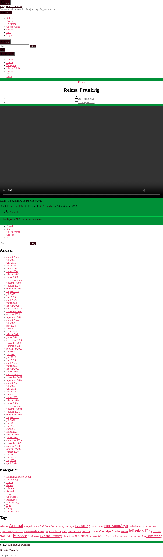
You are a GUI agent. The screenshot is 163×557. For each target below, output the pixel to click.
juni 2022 (11, 388)
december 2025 (14, 280)
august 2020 (12, 451)
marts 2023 (12, 365)
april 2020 (11, 463)
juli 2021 (10, 420)
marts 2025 (12, 302)
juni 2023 (11, 357)
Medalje (104, 531)
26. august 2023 (86, 102)
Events (9, 21)
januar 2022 (12, 403)
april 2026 (11, 268)
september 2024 (14, 317)
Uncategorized (13, 511)
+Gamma (4, 526)
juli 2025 (10, 294)
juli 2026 (10, 260)
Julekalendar (29, 532)
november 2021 (14, 408)
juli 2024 (10, 323)
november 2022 (14, 377)
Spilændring (12, 502)
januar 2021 (12, 437)
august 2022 (12, 383)
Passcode (20, 535)
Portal (30, 536)
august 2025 (12, 291)
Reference (11, 499)
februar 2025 (12, 305)
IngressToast (5, 532)
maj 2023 (11, 360)
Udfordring (154, 536)
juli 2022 (10, 386)
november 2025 (14, 282)
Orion (9, 536)
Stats (120, 536)
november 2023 (14, 343)
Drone (93, 526)
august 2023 (12, 351)
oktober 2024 (13, 314)
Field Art (100, 526)
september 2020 (14, 449)
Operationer (12, 496)
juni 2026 (11, 262)
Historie (10, 488)
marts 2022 (12, 397)
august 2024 (12, 320)
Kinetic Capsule (58, 531)
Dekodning (12, 479)
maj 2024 (11, 325)
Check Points (13, 26)
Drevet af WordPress (10, 550)
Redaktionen (88, 98)
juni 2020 (11, 457)
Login (9, 35)
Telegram (11, 23)
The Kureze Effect (134, 536)
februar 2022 (12, 400)
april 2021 (11, 428)
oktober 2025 (13, 285)
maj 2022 (11, 391)
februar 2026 (12, 274)
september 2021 (14, 414)
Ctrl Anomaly (45, 206)
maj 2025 (11, 297)
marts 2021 (12, 431)
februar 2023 (12, 368)
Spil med (10, 18)
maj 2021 (11, 426)
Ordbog (10, 29)
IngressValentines (16, 532)
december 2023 (14, 340)
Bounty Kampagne (66, 526)
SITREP (85, 536)
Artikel (36, 526)
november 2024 (14, 311)
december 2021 (14, 406)
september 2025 (14, 288)
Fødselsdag (134, 526)
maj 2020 (11, 460)
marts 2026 (12, 271)
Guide (9, 485)
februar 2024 (12, 334)
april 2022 (11, 394)
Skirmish (93, 536)
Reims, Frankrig (15, 206)
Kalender (11, 491)
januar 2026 (12, 277)
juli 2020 (10, 454)
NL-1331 (157, 532)
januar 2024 (12, 337)
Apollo (29, 526)
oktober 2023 (13, 345)
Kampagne (41, 531)
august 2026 (12, 257)
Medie (116, 531)
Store (125, 536)
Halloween (152, 526)
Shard (66, 536)
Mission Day (141, 530)
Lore (8, 494)
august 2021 (12, 417)
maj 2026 (11, 265)
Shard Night (74, 536)
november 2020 (14, 443)
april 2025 (11, 300)
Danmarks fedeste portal (18, 476)
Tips (8, 505)
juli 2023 (10, 354)
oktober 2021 (13, 411)
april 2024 (11, 328)
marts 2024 (12, 331)
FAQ (8, 32)
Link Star (86, 532)
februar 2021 (12, 434)
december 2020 (14, 440)
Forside (10, 226)
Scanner (37, 536)
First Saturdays (116, 526)
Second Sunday (51, 536)
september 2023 (14, 348)
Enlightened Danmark (11, 6)
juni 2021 (11, 423)
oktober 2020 (13, 446)
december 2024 (14, 308)
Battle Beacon (51, 526)
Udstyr (9, 508)
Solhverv (101, 536)
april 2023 (11, 363)
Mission (124, 532)
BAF (42, 526)
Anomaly (14, 212)
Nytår (3, 536)
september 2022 (14, 380)
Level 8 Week (74, 531)
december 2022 (14, 374)
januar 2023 (12, 371)
